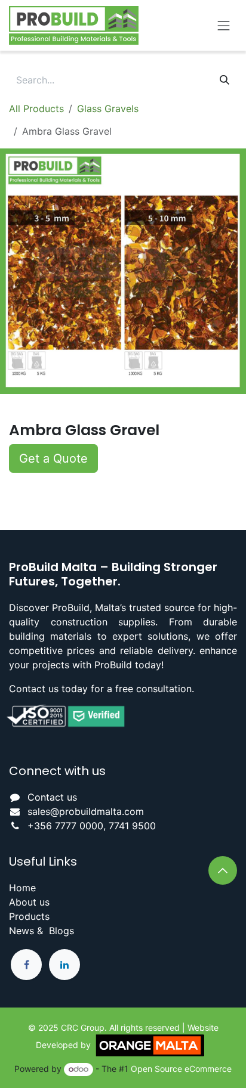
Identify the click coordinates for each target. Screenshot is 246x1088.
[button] (53, 458)
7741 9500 (132, 826)
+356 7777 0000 (65, 826)
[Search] (224, 80)
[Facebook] (26, 964)
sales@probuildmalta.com (85, 811)
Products (29, 916)
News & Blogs (41, 931)
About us (29, 902)
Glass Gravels (108, 108)
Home (22, 888)
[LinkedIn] (64, 964)
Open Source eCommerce (181, 1069)
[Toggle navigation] (224, 25)
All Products (36, 108)
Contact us (52, 797)
